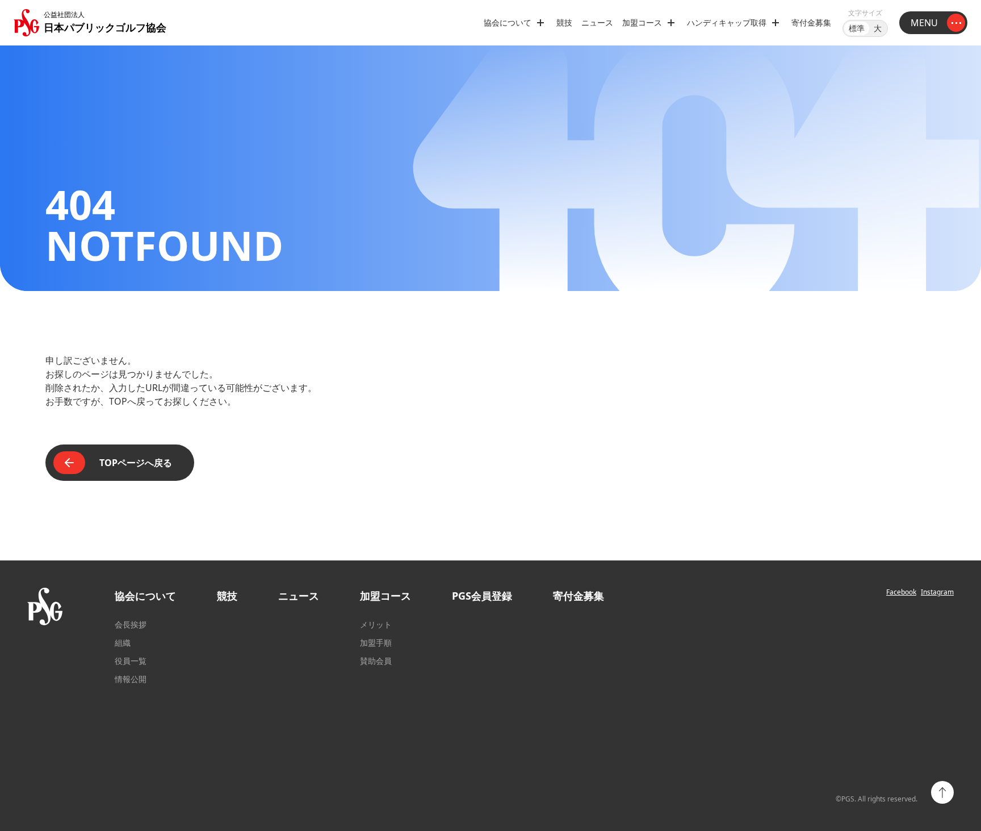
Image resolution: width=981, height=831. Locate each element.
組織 (123, 642)
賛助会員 (376, 660)
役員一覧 (130, 660)
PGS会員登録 (482, 596)
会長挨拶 (130, 624)
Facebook (901, 592)
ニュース (597, 22)
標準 (857, 28)
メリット (376, 624)
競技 (564, 22)
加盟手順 (376, 642)
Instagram (937, 592)
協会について (145, 596)
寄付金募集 (811, 22)
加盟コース (385, 596)
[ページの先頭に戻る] (942, 792)
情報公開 (130, 679)
